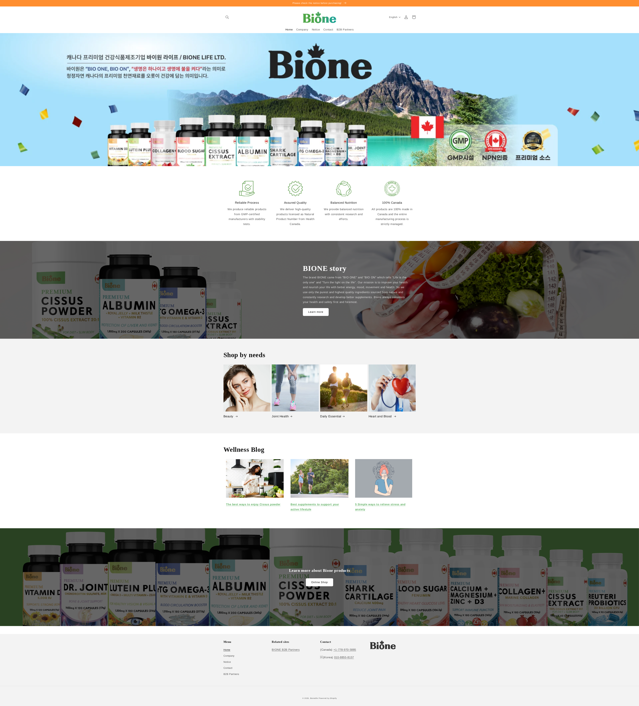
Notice (227, 662)
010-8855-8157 (344, 657)
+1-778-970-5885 (344, 649)
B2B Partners (231, 674)
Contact (227, 668)
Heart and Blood (381, 416)
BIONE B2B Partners (286, 649)
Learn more (315, 311)
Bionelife (314, 698)
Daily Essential (330, 416)
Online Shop (319, 582)
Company (228, 655)
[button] (227, 17)
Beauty (228, 416)
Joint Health (280, 416)
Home (226, 649)
